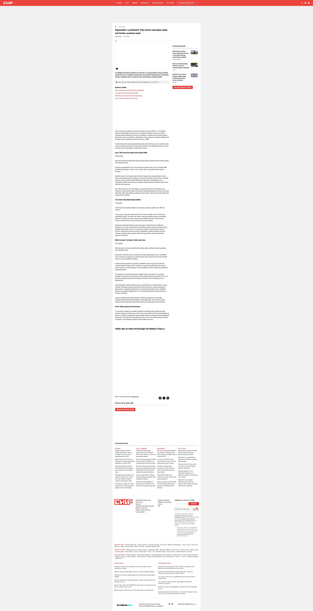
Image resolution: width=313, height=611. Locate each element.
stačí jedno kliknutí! (154, 82)
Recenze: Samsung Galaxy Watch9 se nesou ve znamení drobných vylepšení (180, 65)
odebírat (193, 503)
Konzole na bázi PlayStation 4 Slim (156, 556)
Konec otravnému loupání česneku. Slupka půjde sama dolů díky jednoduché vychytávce (175, 582)
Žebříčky (135, 3)
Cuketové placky (119, 551)
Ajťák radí (116, 546)
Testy (127, 3)
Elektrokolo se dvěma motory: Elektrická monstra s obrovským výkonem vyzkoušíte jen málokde (180, 54)
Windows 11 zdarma (120, 556)
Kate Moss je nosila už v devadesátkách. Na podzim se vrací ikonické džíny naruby (177, 587)
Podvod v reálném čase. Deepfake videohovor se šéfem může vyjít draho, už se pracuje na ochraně (135, 580)
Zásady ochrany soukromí (143, 510)
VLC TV (184, 556)
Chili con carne (175, 549)
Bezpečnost (145, 3)
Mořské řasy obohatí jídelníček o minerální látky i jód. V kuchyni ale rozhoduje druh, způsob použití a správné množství (175, 572)
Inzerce (160, 504)
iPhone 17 (177, 556)
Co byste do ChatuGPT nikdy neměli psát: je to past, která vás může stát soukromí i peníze (166, 461)
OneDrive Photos (177, 554)
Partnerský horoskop (153, 544)
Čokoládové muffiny (153, 549)
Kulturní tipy (194, 544)
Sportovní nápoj (185, 549)
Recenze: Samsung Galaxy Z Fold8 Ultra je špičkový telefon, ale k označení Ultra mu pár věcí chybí (146, 461)
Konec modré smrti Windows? (190, 554)
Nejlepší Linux (119, 558)
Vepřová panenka (130, 549)
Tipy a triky (170, 3)
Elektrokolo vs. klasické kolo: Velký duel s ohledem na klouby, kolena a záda (187, 459)
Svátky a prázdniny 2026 (127, 546)
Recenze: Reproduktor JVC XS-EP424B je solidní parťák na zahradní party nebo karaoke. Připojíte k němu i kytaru (135, 585)
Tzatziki (136, 551)
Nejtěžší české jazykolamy (174, 544)
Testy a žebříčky (141, 448)
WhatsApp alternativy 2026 (153, 546)
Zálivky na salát (194, 549)
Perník (149, 551)
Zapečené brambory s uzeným (184, 551)
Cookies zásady (140, 512)
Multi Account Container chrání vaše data (128, 95)
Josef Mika (118, 36)
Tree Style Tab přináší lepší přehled (126, 93)
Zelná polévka (128, 551)
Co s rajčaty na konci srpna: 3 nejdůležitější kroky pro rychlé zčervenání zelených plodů (176, 577)
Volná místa (139, 502)
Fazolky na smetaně (142, 549)
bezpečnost (161, 448)
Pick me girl (163, 544)
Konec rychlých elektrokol (143, 554)
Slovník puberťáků (142, 544)
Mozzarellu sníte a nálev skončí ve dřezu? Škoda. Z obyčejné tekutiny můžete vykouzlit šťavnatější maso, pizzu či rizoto (176, 567)
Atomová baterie (141, 556)
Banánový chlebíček (165, 549)
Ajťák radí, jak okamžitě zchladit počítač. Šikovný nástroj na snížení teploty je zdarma (187, 452)
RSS (159, 506)
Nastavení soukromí (141, 508)
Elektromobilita (157, 3)
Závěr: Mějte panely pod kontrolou (126, 98)
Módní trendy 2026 (140, 546)
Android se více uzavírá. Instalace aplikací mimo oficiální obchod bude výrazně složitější (179, 77)
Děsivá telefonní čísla (130, 544)
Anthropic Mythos (131, 556)
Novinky (119, 3)
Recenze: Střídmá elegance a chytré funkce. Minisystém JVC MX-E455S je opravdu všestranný (145, 483)
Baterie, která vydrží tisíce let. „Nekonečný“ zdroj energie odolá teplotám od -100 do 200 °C (125, 461)
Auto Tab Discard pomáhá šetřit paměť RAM (129, 90)
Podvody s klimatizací (192, 556)
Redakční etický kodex (164, 502)
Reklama (138, 504)
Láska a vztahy (186, 544)
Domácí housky (171, 551)
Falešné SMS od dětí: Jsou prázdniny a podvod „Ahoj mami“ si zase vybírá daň (166, 477)
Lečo (153, 551)
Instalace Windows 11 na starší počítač (161, 554)
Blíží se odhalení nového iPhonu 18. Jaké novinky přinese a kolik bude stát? (134, 590)
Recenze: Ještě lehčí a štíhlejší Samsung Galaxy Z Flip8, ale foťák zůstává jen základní (146, 477)
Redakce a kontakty (164, 500)
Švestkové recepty (161, 551)
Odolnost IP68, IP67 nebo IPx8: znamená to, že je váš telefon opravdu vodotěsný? (187, 466)
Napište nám (135, 396)
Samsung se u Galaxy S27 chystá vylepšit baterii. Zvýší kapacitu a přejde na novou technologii (124, 485)
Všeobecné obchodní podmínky (145, 506)
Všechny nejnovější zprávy (125, 409)
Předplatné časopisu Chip (143, 500)
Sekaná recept (142, 551)
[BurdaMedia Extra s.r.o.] (123, 502)
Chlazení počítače (131, 554)
